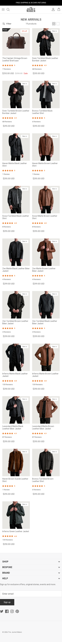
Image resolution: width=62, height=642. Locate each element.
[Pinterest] (17, 611)
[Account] (52, 9)
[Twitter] (1, 611)
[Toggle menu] (3, 9)
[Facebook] (7, 611)
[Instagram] (12, 611)
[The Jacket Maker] (31, 9)
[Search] (9, 9)
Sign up (7, 602)
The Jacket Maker (15, 632)
